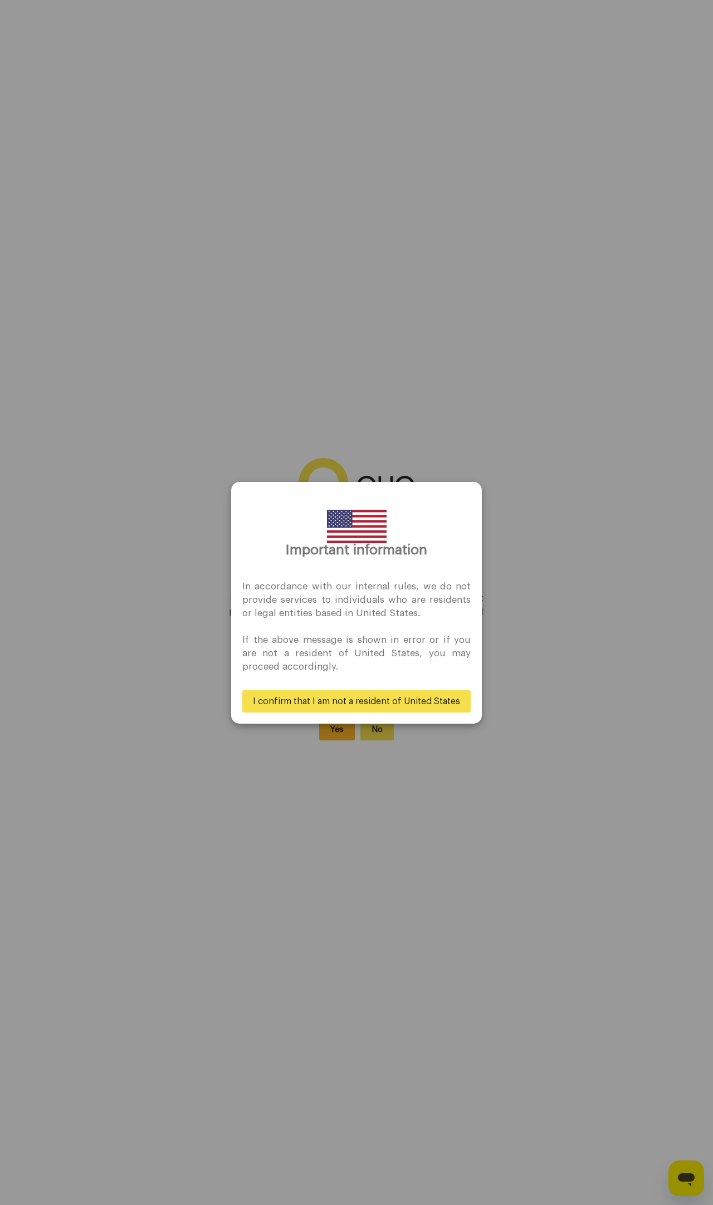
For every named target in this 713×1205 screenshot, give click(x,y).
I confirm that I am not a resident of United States (356, 701)
